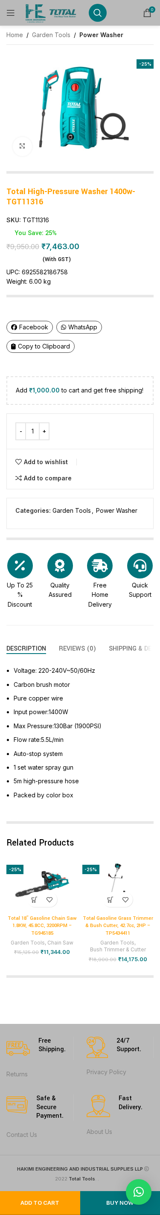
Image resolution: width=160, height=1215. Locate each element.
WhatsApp (82, 327)
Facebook (33, 327)
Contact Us (21, 1134)
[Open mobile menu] (10, 12)
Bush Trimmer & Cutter (118, 949)
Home (14, 34)
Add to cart (39, 1202)
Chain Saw (60, 942)
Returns (17, 1074)
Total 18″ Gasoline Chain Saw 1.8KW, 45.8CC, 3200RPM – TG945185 (42, 926)
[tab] (26, 648)
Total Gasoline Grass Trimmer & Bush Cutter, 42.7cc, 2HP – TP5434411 (118, 926)
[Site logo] (51, 12)
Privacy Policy (106, 1071)
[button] (34, 899)
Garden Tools (51, 34)
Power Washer (101, 34)
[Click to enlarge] (22, 146)
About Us (99, 1131)
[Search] (97, 12)
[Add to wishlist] (49, 899)
